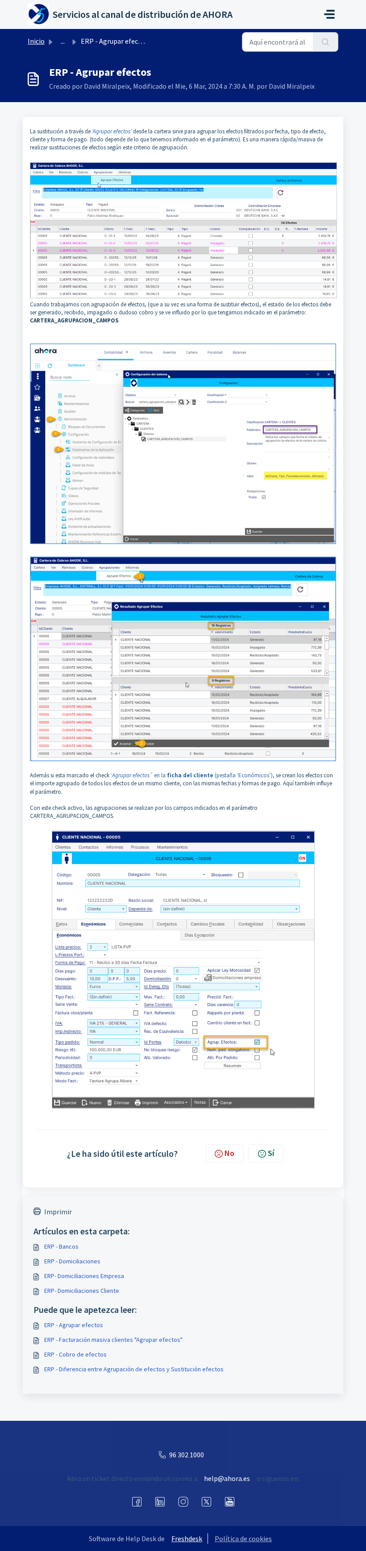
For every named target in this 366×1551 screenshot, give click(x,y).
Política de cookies (243, 1538)
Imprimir (58, 1211)
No (229, 1153)
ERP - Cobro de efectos (75, 1354)
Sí (271, 1153)
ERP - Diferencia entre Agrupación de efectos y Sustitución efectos (134, 1369)
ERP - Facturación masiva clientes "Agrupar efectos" (113, 1340)
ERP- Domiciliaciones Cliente (81, 1291)
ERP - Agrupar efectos (73, 1325)
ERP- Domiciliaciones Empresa (84, 1276)
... (63, 41)
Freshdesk (186, 1538)
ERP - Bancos (61, 1246)
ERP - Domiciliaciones (72, 1261)
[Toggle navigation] (329, 14)
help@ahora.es (227, 1478)
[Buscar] (325, 42)
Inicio (36, 41)
